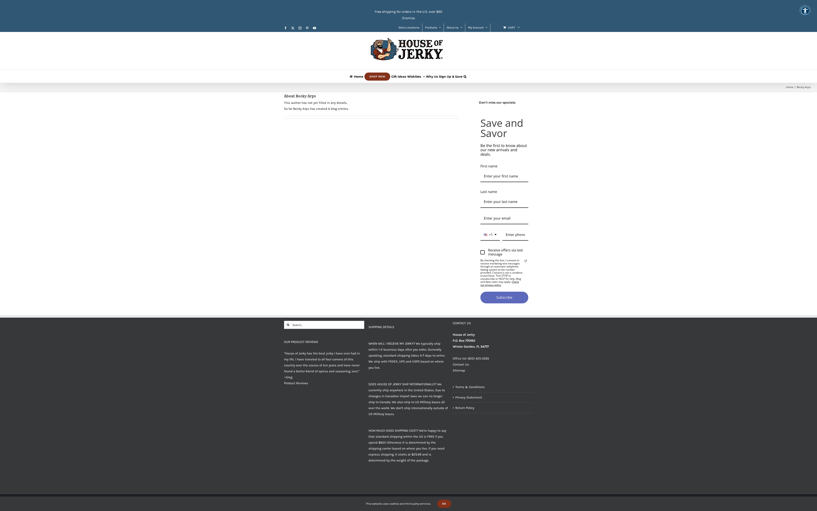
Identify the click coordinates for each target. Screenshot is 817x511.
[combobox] (490, 235)
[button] (465, 76)
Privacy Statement (468, 397)
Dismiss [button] (408, 18)
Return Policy (464, 408)
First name (488, 166)
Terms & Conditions (470, 387)
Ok (444, 503)
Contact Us (461, 364)
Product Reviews (296, 383)
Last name (488, 191)
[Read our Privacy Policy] (525, 260)
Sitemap (459, 370)
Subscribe (504, 297)
